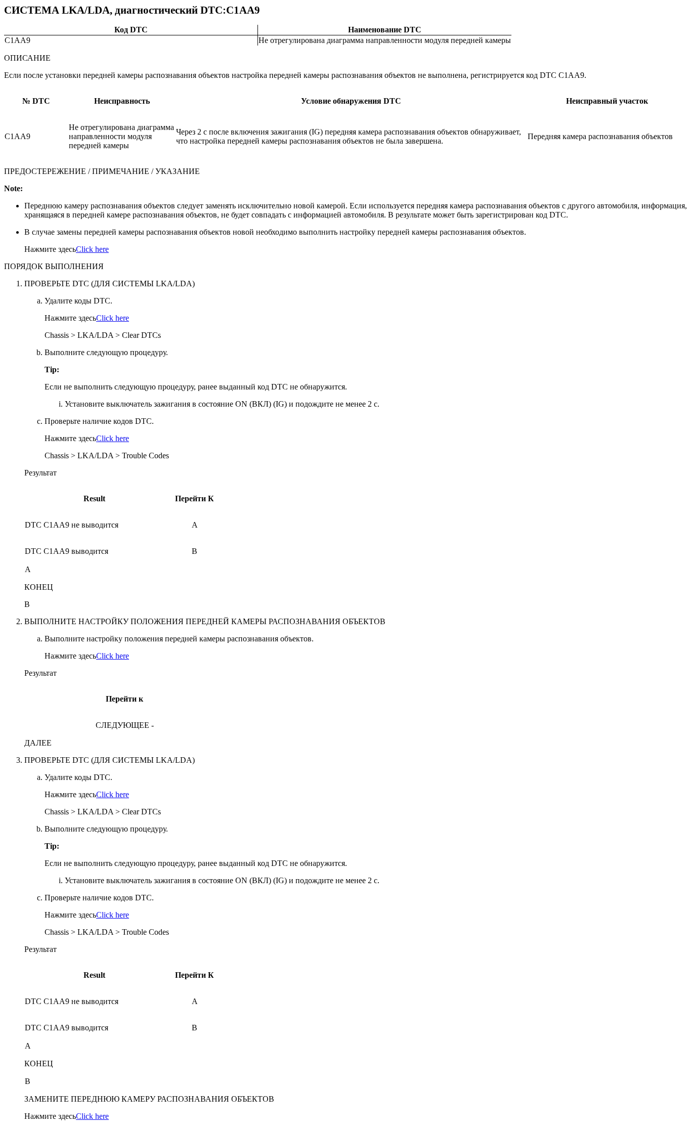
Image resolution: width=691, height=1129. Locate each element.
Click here (92, 249)
